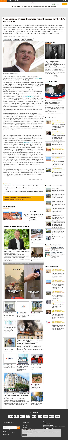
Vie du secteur (29, 39)
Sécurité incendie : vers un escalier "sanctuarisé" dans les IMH (21, 185)
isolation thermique (28, 96)
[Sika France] (40, 414)
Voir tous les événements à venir (55, 260)
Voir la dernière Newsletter (8, 428)
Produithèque (11, 0)
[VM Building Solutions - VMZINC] (28, 414)
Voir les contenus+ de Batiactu (9, 431)
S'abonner (55, 76)
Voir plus (55, 75)
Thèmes (4, 432)
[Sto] (51, 414)
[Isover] (34, 414)
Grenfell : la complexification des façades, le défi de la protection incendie (24, 191)
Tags (8, 432)
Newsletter (65, 0)
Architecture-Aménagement (20, 6)
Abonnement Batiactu (27, 427)
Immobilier (30, 6)
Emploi (17, 0)
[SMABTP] (16, 414)
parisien (38, 78)
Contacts (25, 424)
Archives (4, 429)
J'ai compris (25, 434)
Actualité (3, 0)
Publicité (25, 425)
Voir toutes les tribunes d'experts (55, 113)
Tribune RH (44, 6)
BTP (12, 6)
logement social (27, 142)
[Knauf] (45, 414)
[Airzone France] (22, 414)
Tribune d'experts (52, 6)
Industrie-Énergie (37, 6)
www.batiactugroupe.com (48, 423)
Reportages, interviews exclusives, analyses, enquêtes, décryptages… (18, 198)
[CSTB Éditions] (57, 414)
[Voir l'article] (42, 262)
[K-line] (10, 414)
